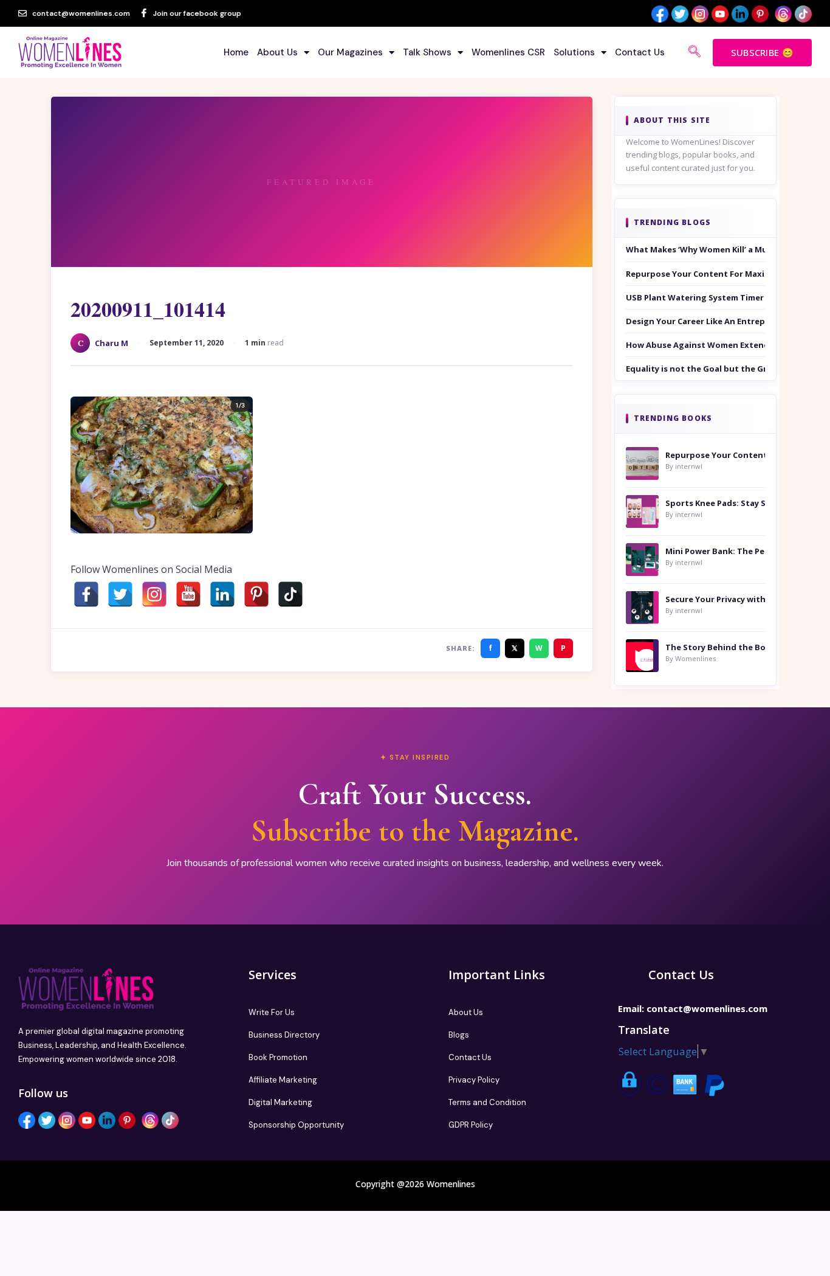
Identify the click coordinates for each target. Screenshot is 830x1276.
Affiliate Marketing (283, 1080)
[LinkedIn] (222, 594)
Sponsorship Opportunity (296, 1125)
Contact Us (640, 52)
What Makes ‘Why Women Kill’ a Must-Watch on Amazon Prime (696, 249)
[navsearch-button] (694, 52)
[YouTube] (188, 594)
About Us (277, 52)
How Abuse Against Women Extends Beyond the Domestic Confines (696, 344)
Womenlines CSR (508, 52)
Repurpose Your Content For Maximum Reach (696, 273)
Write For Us (272, 1012)
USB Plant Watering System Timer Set (696, 297)
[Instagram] (154, 594)
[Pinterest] (256, 594)
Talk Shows (427, 52)
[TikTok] (290, 594)
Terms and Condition (487, 1102)
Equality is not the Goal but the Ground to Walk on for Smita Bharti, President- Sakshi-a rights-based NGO (696, 368)
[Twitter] (120, 594)
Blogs (458, 1035)
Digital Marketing (280, 1102)
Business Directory (284, 1035)
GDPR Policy (470, 1125)
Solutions (574, 52)
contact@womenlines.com (707, 1008)
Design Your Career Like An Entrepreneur (696, 321)
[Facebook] (86, 594)
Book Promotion (278, 1057)
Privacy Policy (473, 1080)
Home (236, 52)
